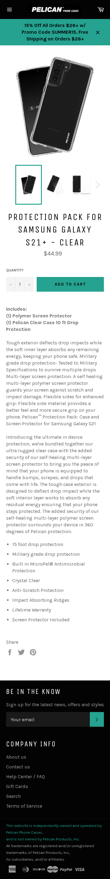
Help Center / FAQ (25, 776)
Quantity (15, 270)
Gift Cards (17, 786)
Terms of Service (24, 806)
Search (13, 796)
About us (16, 757)
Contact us (18, 767)
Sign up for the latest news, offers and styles (55, 704)
